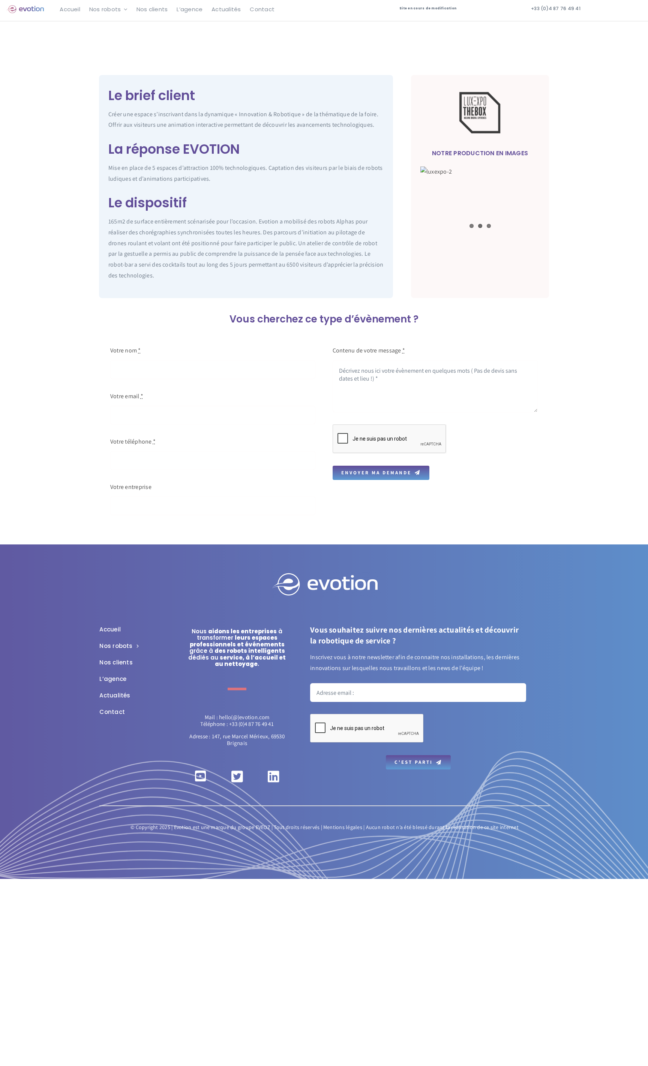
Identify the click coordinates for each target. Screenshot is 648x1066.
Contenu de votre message (369, 350)
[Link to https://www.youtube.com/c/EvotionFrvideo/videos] (200, 776)
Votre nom (125, 350)
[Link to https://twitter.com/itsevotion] (237, 776)
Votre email (126, 396)
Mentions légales (342, 827)
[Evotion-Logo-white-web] (324, 573)
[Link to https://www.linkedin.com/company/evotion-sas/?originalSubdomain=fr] (273, 776)
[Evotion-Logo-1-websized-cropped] (25, 8)
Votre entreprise (131, 487)
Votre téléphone (133, 441)
